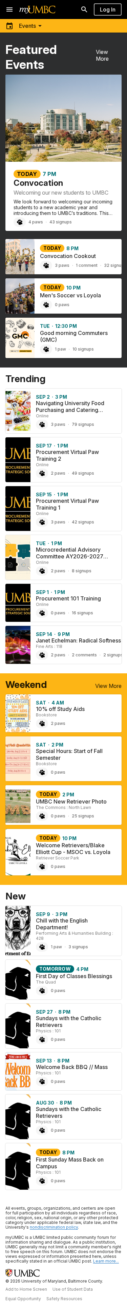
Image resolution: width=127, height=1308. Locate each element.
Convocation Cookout (68, 256)
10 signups (83, 349)
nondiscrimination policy (54, 1227)
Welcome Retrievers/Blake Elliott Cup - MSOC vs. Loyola (73, 848)
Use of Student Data (72, 1289)
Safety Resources (64, 1298)
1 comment (87, 265)
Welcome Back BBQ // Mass (72, 1067)
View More (102, 55)
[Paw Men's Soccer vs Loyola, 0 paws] (46, 305)
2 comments (84, 654)
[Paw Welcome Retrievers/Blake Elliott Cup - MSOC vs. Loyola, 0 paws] (42, 866)
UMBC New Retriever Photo (71, 801)
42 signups (83, 521)
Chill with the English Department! (62, 924)
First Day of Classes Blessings (74, 976)
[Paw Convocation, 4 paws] (20, 222)
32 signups (115, 265)
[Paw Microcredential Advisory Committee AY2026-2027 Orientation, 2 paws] (42, 571)
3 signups (78, 946)
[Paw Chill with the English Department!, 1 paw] (42, 947)
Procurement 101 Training (68, 598)
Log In (107, 9)
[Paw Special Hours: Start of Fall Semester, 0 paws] (42, 772)
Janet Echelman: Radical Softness (78, 640)
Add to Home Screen (26, 1289)
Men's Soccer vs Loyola (70, 295)
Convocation (38, 183)
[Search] (84, 9)
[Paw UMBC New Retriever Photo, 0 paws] (42, 816)
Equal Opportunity (23, 1298)
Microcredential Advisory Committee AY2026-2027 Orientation (69, 556)
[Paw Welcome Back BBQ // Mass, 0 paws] (42, 1081)
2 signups (113, 654)
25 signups (83, 815)
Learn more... (106, 1261)
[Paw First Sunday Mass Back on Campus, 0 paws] (42, 1181)
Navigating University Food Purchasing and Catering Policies (70, 410)
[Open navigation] (9, 9)
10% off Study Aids (60, 709)
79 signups (83, 424)
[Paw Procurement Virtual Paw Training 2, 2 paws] (42, 473)
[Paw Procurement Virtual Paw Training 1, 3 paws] (42, 522)
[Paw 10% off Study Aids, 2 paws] (42, 723)
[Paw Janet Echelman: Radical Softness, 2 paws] (42, 655)
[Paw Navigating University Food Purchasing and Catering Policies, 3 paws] (42, 424)
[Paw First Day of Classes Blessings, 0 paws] (42, 990)
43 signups (60, 221)
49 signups (83, 473)
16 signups (82, 612)
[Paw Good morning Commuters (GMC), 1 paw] (46, 349)
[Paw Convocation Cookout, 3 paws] (46, 265)
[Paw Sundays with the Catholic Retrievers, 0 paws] (42, 1039)
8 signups (81, 570)
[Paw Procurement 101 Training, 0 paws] (42, 613)
